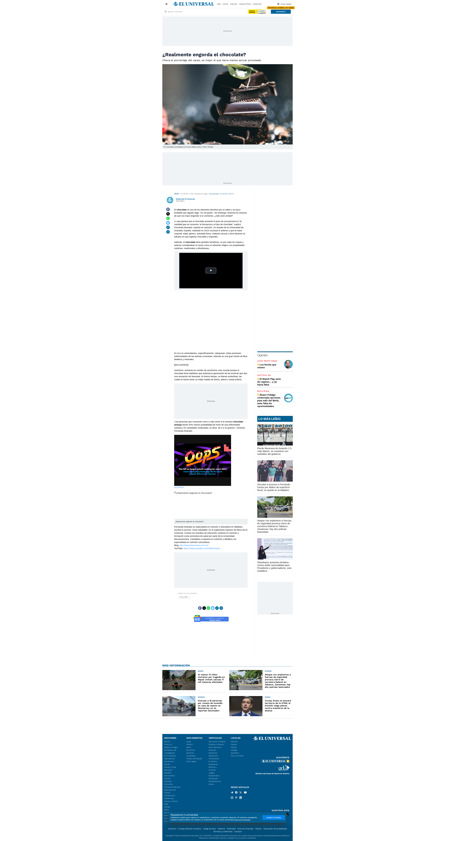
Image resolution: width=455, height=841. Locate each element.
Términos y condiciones (222, 831)
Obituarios (213, 753)
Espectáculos (170, 790)
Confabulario (169, 795)
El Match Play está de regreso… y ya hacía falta (269, 382)
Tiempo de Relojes (194, 759)
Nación (167, 741)
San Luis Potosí (237, 756)
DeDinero (212, 767)
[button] (281, 12)
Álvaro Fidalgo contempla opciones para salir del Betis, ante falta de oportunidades (268, 400)
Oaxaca (234, 744)
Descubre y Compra (217, 741)
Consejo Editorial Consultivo (189, 829)
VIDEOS (225, 4)
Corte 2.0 (168, 744)
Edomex (234, 741)
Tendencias (169, 798)
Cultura (167, 793)
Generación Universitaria (214, 757)
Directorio (172, 829)
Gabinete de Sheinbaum (169, 760)
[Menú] (166, 4)
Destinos (190, 753)
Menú (176, 194)
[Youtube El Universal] (245, 793)
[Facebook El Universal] (236, 793)
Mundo (167, 764)
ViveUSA (212, 770)
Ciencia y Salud (170, 801)
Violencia (221, 829)
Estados (167, 773)
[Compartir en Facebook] (168, 209)
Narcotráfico (169, 776)
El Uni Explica (170, 756)
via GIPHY (179, 487)
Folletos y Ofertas (216, 744)
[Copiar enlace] (168, 227)
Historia (258, 829)
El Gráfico (213, 761)
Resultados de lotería (215, 782)
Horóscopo (213, 778)
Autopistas (190, 756)
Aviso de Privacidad (245, 829)
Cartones (168, 781)
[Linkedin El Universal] (240, 797)
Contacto (238, 831)
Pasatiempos (214, 776)
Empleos (212, 750)
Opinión (262, 355)
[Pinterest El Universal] (236, 797)
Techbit (167, 807)
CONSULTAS (257, 4)
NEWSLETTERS (245, 4)
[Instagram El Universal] (232, 797)
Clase (188, 741)
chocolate (184, 597)
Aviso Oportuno (215, 747)
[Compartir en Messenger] (168, 223)
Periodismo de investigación (170, 751)
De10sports (213, 764)
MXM (219, 4)
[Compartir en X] (168, 214)
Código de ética (209, 829)
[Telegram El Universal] (232, 793)
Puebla (234, 747)
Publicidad (231, 829)
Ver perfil (180, 201)
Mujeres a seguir (171, 747)
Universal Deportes (172, 787)
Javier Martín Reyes (267, 361)
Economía (168, 784)
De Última (190, 750)
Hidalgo (234, 750)
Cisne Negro (191, 761)
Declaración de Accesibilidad (275, 829)
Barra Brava (263, 391)
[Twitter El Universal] (240, 793)
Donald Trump (170, 767)
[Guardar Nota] (168, 232)
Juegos (211, 773)
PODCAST (233, 4)
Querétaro (235, 753)
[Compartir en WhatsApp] (168, 218)
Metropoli (168, 770)
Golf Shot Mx (264, 375)
